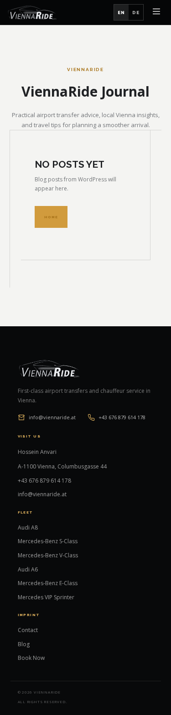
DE (136, 12)
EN (121, 12)
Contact (28, 630)
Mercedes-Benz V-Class (48, 555)
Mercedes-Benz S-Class (48, 541)
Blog (24, 644)
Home (51, 217)
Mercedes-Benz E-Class (48, 583)
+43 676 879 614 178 (121, 417)
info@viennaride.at (52, 417)
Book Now (31, 658)
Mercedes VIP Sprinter (46, 597)
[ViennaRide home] (32, 12)
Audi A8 (28, 527)
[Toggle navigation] (156, 12)
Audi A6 (28, 569)
